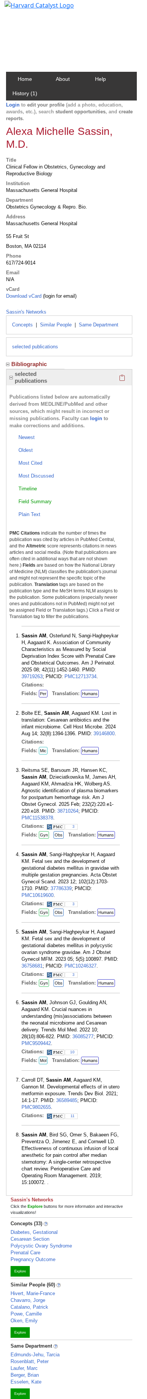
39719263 (32, 676)
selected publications (35, 346)
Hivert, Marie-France (33, 1293)
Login (13, 105)
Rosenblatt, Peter (30, 1361)
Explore (20, 1271)
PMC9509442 (36, 1043)
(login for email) (59, 296)
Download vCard (23, 296)
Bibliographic (29, 364)
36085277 (82, 1036)
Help (100, 79)
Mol (43, 1060)
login (96, 418)
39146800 (104, 733)
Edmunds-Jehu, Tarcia (35, 1354)
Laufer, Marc (24, 1368)
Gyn (44, 835)
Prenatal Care (25, 1252)
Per (43, 693)
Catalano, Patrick (29, 1307)
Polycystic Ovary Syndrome (41, 1246)
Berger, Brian (25, 1375)
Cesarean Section (30, 1239)
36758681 (32, 966)
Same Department (98, 325)
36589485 (66, 1100)
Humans (90, 693)
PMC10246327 (80, 966)
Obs (59, 835)
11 (72, 1116)
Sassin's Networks (26, 312)
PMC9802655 (36, 1107)
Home (25, 79)
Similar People (56, 325)
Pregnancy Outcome (33, 1259)
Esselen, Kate (26, 1382)
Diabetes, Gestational (34, 1232)
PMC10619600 (37, 895)
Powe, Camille (26, 1314)
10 (72, 1052)
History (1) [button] (24, 93)
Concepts (22, 325)
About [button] (63, 79)
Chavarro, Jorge (28, 1300)
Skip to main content (31, 9)
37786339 (61, 888)
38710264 (67, 811)
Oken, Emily (24, 1320)
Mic (43, 750)
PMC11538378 (37, 818)
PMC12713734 (80, 676)
